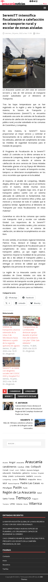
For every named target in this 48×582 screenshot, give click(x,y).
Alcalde (5, 463)
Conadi (5, 470)
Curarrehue (15, 391)
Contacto (6, 556)
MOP (5, 483)
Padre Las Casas (30, 483)
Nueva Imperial (13, 483)
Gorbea (34, 473)
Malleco (23, 479)
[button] (44, 8)
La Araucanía (20, 476)
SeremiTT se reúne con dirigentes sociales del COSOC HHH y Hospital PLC (11, 372)
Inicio (5, 560)
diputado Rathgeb (33, 470)
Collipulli (36, 466)
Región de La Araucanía (19, 492)
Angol (12, 462)
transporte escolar (26, 396)
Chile (27, 466)
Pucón (17, 487)
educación (7, 473)
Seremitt (9, 396)
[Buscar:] (24, 443)
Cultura (22, 470)
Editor (37, 33)
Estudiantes (16, 473)
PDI (42, 483)
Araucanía (33, 461)
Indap (5, 476)
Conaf (11, 470)
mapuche (32, 479)
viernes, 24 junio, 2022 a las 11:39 (18, 33)
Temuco (23, 498)
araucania (20, 462)
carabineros (9, 466)
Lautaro (29, 476)
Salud (39, 493)
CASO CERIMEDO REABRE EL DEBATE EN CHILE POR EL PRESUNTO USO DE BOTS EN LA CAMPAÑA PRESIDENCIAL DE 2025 (24, 541)
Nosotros (6, 565)
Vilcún (25, 504)
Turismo (6, 504)
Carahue (21, 467)
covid (17, 470)
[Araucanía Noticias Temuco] (24, 3)
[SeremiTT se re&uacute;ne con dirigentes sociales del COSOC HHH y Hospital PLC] (11, 362)
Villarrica (35, 503)
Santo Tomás (9, 498)
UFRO (12, 504)
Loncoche (37, 476)
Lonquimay (30, 391)
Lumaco (15, 479)
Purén (25, 488)
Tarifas (5, 569)
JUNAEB (11, 476)
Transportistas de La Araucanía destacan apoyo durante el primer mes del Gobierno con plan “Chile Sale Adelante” (31, 335)
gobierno (26, 473)
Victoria (19, 504)
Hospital (41, 473)
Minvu (39, 479)
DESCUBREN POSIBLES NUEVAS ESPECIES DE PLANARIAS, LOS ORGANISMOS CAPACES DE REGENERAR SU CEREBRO (20, 531)
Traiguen (35, 499)
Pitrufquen (7, 488)
